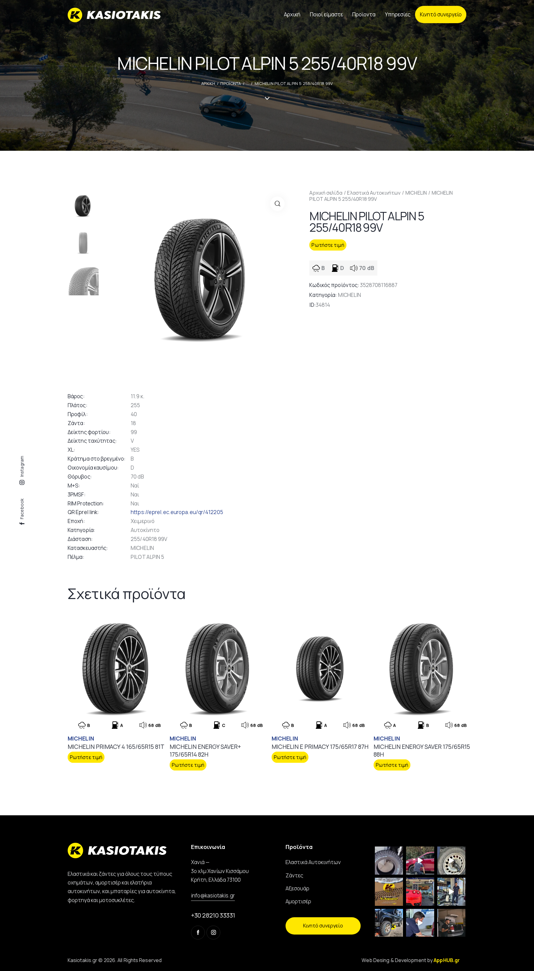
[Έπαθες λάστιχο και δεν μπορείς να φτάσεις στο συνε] (420, 860)
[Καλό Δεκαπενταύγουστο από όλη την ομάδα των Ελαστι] (389, 892)
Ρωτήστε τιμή (328, 245)
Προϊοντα (230, 83)
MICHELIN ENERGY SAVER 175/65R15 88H (422, 750)
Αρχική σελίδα (325, 192)
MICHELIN (416, 192)
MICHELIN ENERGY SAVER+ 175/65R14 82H (205, 750)
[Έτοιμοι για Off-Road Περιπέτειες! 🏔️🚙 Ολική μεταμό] (389, 923)
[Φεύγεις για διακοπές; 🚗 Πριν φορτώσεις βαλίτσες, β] (420, 923)
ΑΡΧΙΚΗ (208, 83)
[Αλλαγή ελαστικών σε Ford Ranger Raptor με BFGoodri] (389, 860)
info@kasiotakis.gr (213, 895)
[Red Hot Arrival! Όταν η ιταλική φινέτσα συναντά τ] (420, 892)
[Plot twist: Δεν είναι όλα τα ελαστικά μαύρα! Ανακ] (451, 892)
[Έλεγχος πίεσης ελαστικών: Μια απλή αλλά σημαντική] (451, 923)
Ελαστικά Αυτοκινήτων (373, 192)
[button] (277, 203)
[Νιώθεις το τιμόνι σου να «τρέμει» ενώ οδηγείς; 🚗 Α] (451, 860)
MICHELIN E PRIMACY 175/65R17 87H (320, 747)
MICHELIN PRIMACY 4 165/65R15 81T (116, 747)
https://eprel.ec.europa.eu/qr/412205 (177, 512)
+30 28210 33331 (213, 915)
